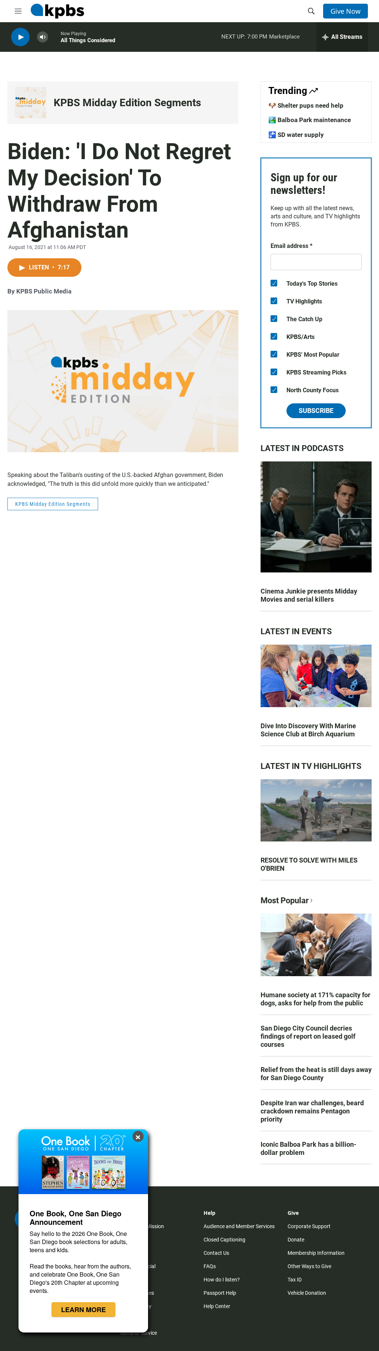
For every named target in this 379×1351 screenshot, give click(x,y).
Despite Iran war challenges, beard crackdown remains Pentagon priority (312, 1111)
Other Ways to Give (309, 1266)
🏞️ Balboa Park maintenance (309, 120)
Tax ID (295, 1280)
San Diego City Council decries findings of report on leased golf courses (308, 1036)
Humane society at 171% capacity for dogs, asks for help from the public (315, 999)
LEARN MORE (83, 1309)
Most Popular (285, 900)
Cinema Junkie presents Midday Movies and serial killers (309, 595)
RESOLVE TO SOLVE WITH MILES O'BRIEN (309, 864)
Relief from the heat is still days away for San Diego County (316, 1074)
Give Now (345, 11)
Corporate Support (309, 1226)
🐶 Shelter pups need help (305, 105)
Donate (296, 1240)
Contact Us (216, 1253)
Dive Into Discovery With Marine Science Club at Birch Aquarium (308, 730)
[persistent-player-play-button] (20, 37)
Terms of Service (138, 1333)
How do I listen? (222, 1280)
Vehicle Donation (307, 1293)
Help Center (217, 1306)
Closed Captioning (224, 1240)
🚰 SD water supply (296, 134)
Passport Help (220, 1293)
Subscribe (316, 410)
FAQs (210, 1266)
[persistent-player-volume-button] (42, 37)
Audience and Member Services (239, 1226)
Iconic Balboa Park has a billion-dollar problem (308, 1148)
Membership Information (316, 1253)
